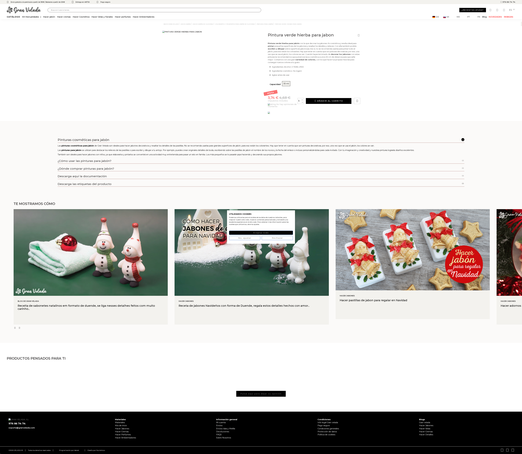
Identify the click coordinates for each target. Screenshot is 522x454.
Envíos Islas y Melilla (225, 428)
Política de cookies (326, 434)
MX (458, 17)
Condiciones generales (328, 428)
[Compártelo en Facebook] (370, 93)
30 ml (286, 84)
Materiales (120, 422)
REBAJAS (508, 17)
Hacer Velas (424, 428)
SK (448, 17)
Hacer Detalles (426, 434)
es (510, 10)
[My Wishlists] (491, 10)
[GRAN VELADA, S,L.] (27, 10)
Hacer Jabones (122, 428)
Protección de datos (327, 431)
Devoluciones (222, 431)
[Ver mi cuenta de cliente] (497, 10)
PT (468, 17)
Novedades (495, 17)
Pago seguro (324, 425)
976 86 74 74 (508, 2)
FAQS (219, 434)
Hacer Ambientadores (125, 437)
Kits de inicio (121, 425)
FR (478, 17)
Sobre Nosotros (223, 437)
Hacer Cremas (122, 431)
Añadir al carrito (329, 101)
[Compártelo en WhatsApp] (367, 93)
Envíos (219, 425)
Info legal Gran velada (328, 422)
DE (437, 17)
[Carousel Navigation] (268, 327)
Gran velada (424, 422)
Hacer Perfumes (123, 434)
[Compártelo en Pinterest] (373, 93)
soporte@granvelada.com (22, 428)
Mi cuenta (221, 422)
